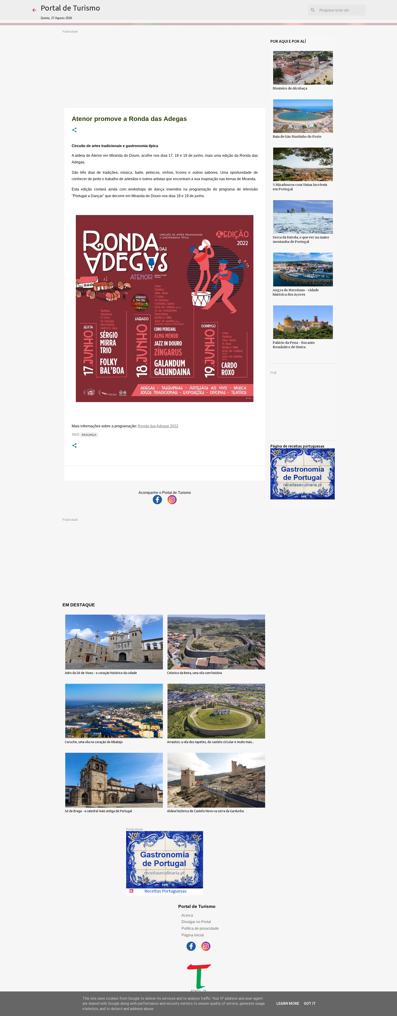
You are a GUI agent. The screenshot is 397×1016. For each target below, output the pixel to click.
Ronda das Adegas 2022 (158, 426)
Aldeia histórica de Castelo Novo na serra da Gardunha (205, 811)
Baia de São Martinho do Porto (297, 136)
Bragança (89, 434)
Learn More (287, 1003)
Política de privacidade (200, 928)
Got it (310, 1003)
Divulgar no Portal (196, 922)
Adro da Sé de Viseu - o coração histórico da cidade (101, 673)
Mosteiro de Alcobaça (290, 88)
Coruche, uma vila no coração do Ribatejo (94, 742)
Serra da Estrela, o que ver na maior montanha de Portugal (301, 239)
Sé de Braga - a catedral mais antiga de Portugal (98, 811)
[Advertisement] (164, 66)
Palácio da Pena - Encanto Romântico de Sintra (294, 345)
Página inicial (192, 935)
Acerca (187, 915)
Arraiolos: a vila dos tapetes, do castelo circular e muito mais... (210, 742)
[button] (74, 130)
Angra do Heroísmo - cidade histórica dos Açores (296, 292)
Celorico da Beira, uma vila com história (194, 673)
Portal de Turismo (70, 8)
